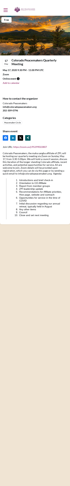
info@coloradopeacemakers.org (20, 106)
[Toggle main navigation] (5, 9)
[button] (18, 78)
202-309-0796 (10, 110)
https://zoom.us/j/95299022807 (30, 146)
